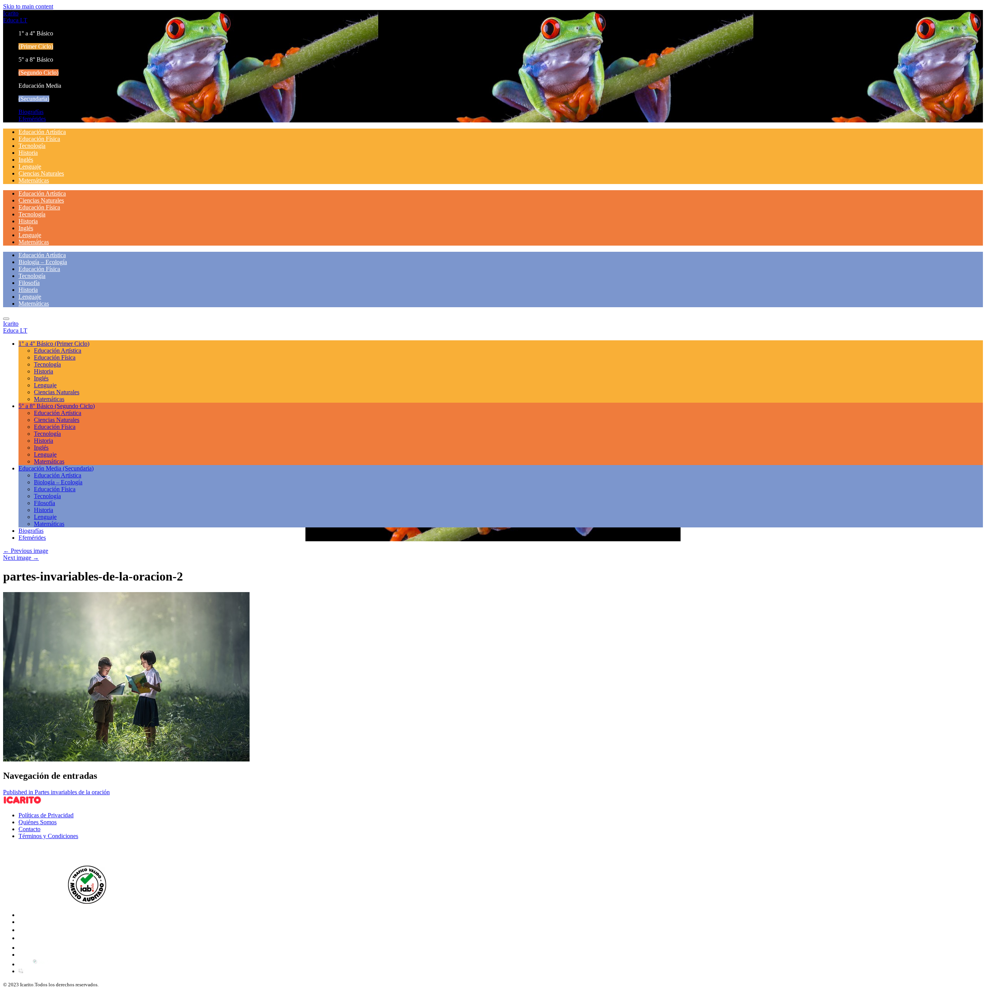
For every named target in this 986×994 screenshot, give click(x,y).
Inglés (25, 159)
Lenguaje (29, 166)
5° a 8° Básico (56, 406)
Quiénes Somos (37, 822)
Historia (28, 152)
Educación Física (39, 139)
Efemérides (32, 118)
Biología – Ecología (42, 262)
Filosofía (29, 282)
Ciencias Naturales (41, 173)
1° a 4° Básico (53, 343)
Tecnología (31, 145)
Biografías (31, 112)
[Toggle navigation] (6, 319)
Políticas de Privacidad (46, 815)
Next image (21, 557)
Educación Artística (42, 132)
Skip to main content (28, 6)
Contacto (29, 829)
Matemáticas (33, 180)
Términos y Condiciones (48, 836)
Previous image (25, 550)
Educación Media (56, 468)
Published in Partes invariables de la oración (56, 792)
